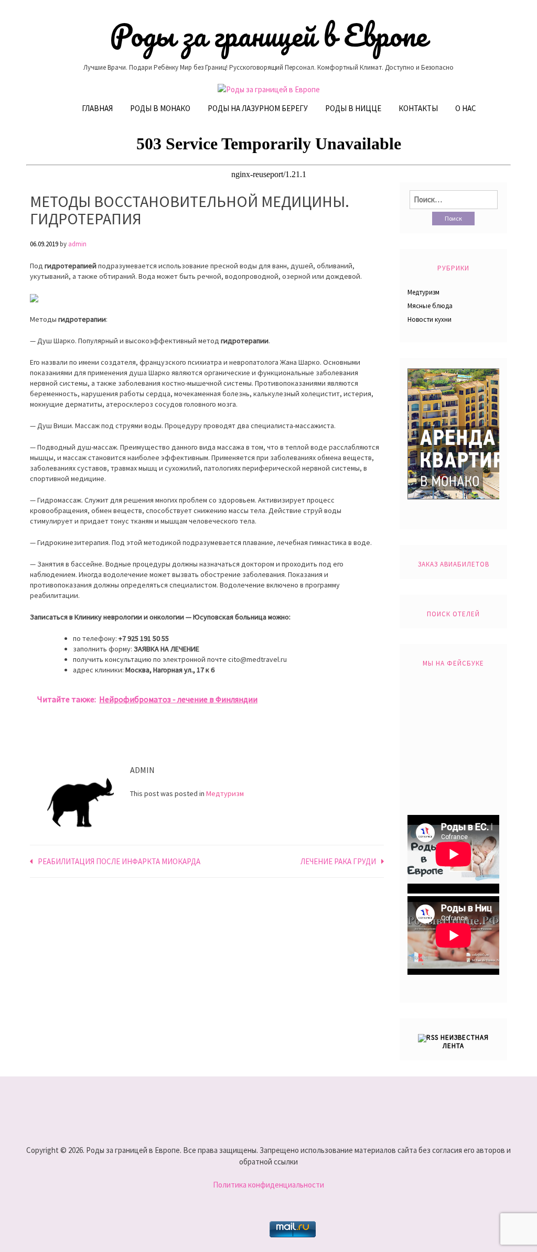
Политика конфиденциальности (268, 1185)
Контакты (418, 108)
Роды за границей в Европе (268, 35)
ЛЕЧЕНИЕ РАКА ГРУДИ (338, 861)
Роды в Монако (160, 108)
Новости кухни (429, 319)
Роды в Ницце (353, 108)
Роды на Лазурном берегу (258, 108)
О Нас (465, 108)
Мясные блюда (430, 305)
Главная (97, 108)
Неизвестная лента (465, 1041)
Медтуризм (225, 793)
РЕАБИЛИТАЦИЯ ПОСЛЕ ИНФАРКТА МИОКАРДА (119, 861)
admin (77, 243)
